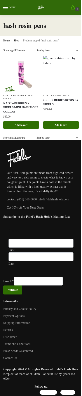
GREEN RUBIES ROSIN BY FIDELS (61, 102)
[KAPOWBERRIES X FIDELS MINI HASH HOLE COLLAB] (21, 73)
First (11, 250)
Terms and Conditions (16, 344)
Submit (13, 290)
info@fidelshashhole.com (53, 199)
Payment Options (13, 316)
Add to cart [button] (21, 125)
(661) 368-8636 (27, 199)
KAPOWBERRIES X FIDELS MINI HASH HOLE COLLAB (20, 107)
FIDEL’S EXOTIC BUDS (56, 95)
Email (8, 281)
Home (6, 40)
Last (11, 263)
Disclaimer (10, 337)
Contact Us (10, 358)
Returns (8, 330)
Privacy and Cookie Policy (19, 308)
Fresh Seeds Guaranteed (18, 351)
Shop (16, 40)
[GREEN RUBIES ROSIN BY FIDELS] (61, 73)
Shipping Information (16, 323)
